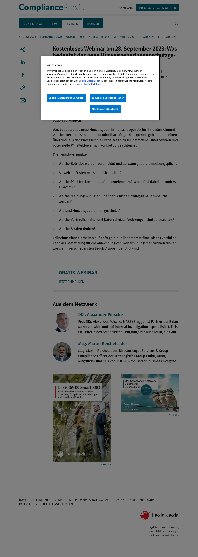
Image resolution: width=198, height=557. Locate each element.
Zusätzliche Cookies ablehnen (108, 97)
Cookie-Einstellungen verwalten (66, 97)
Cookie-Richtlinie (92, 84)
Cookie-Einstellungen (89, 80)
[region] (100, 88)
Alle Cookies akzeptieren (105, 109)
